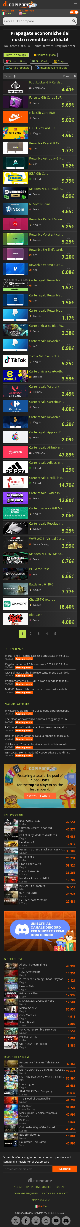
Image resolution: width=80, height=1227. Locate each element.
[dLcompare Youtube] (55, 1221)
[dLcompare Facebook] (25, 1221)
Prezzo (68, 76)
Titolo (8, 76)
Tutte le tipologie (16, 55)
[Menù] (75, 5)
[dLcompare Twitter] (15, 1221)
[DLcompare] (40, 1180)
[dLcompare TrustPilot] (45, 1221)
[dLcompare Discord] (65, 1221)
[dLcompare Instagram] (35, 1221)
